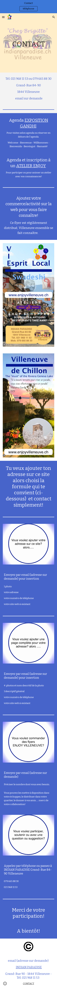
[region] (28, 6)
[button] (3, 17)
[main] (28, 43)
